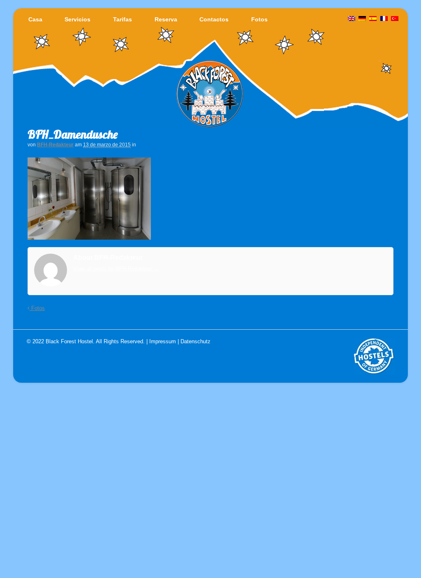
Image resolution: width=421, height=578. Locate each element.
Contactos (214, 19)
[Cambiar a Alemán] (362, 19)
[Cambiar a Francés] (384, 19)
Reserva (166, 19)
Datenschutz (195, 341)
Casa (35, 19)
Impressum (162, 341)
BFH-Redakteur (55, 145)
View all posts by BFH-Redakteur (116, 269)
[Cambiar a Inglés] (351, 19)
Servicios (77, 19)
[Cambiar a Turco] (395, 19)
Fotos (259, 19)
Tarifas (122, 19)
